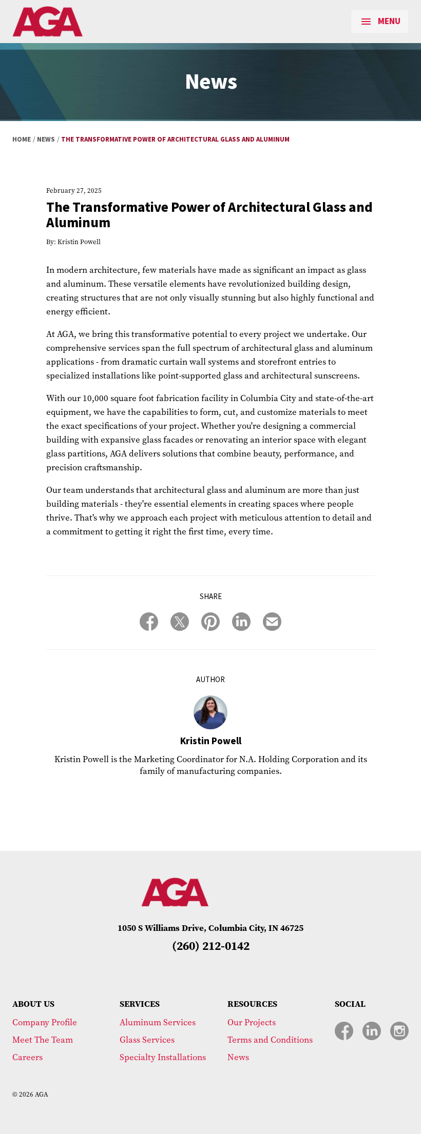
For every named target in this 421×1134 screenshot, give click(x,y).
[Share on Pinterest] (210, 621)
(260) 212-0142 (211, 945)
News (46, 139)
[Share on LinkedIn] (241, 621)
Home (21, 139)
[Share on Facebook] (149, 621)
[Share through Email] (272, 621)
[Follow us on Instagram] (399, 1031)
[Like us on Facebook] (344, 1031)
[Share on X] (179, 621)
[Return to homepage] (84, 21)
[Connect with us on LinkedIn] (371, 1031)
